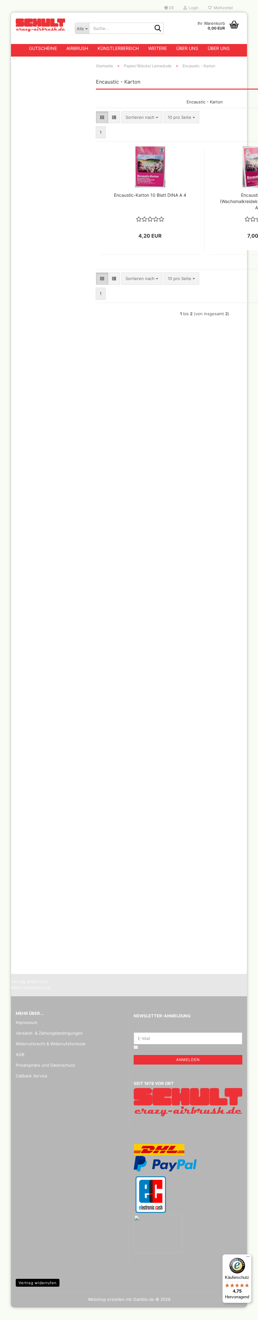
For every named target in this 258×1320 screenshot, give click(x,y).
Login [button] (193, 7)
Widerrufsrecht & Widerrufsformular (51, 1043)
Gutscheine (43, 48)
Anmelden (188, 1059)
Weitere (157, 48)
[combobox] (141, 117)
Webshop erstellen (106, 1299)
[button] (169, 8)
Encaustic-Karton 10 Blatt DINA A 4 (150, 195)
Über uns (187, 48)
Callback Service (32, 1075)
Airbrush (77, 48)
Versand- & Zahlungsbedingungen (49, 1033)
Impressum (26, 1022)
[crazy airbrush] (40, 25)
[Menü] (248, 1258)
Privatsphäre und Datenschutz (45, 1065)
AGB (20, 1054)
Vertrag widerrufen (38, 1282)
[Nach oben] (240, 1310)
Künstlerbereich (118, 48)
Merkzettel (222, 7)
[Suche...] (158, 28)
